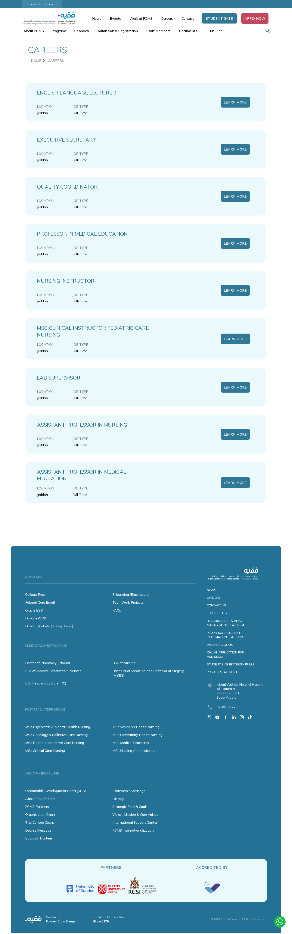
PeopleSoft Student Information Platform (225, 635)
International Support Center (134, 822)
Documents (188, 31)
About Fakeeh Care (40, 799)
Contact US (216, 605)
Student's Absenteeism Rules (230, 664)
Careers (167, 18)
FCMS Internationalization (133, 830)
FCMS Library (217, 613)
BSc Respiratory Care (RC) (45, 683)
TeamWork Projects (127, 602)
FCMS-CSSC (216, 31)
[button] (219, 18)
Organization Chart (40, 814)
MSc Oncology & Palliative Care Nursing (56, 735)
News (96, 18)
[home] (51, 18)
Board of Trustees (39, 838)
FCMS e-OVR (35, 618)
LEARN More (235, 102)
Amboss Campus (220, 645)
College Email (35, 594)
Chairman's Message (128, 791)
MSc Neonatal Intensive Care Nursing (54, 742)
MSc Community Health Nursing (137, 735)
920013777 (226, 707)
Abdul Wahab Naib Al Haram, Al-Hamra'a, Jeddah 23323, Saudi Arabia (240, 690)
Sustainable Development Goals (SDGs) (56, 791)
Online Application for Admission (225, 654)
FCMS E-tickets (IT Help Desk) (49, 626)
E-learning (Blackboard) (131, 594)
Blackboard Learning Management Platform (225, 623)
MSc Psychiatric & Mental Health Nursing (57, 727)
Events (115, 18)
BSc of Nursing (124, 663)
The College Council (40, 822)
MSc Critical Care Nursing (45, 750)
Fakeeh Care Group (42, 4)
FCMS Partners (37, 806)
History (118, 799)
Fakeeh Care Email (40, 602)
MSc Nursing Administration (134, 750)
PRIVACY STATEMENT (222, 672)
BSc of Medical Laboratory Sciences (53, 671)
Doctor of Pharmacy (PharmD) (49, 663)
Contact (187, 18)
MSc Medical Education (130, 742)
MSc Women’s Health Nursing (135, 727)
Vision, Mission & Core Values (135, 814)
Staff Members (158, 31)
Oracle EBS (34, 610)
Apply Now (255, 18)
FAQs (116, 610)
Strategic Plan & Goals (129, 806)
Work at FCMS (141, 18)
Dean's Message (38, 830)
